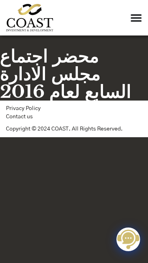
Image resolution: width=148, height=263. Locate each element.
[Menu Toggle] (136, 18)
